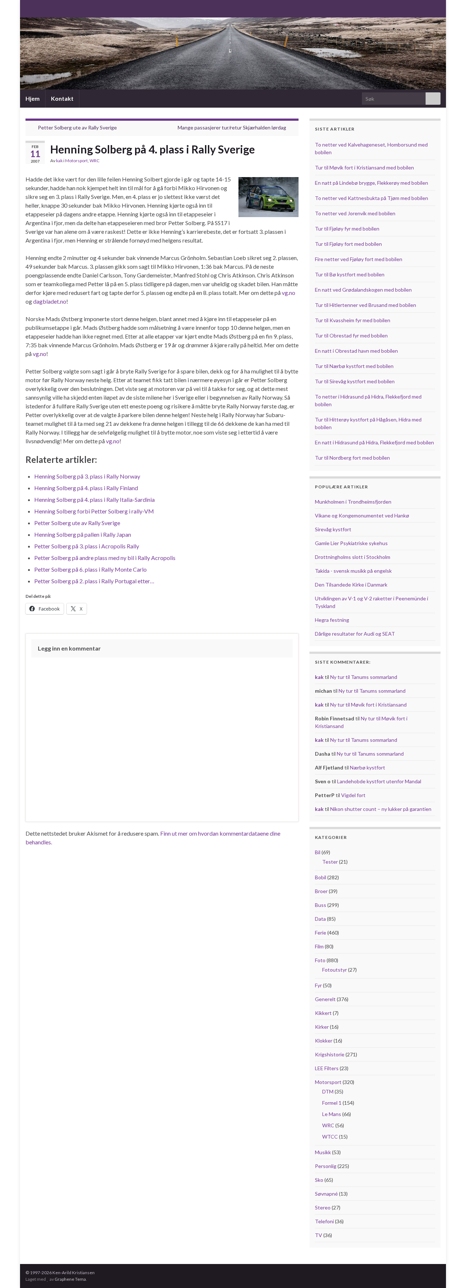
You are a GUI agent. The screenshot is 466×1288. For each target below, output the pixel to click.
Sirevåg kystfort (333, 529)
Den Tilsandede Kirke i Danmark (351, 584)
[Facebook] (40, 8)
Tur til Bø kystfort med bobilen (349, 274)
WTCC (330, 1136)
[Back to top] (450, 1272)
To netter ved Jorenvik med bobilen (355, 213)
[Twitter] (52, 8)
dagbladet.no (49, 301)
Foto (320, 960)
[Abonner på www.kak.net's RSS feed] (28, 8)
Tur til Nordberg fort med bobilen (352, 458)
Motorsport (76, 160)
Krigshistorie (329, 1054)
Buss (320, 905)
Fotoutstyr (334, 970)
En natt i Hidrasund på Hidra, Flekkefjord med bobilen (374, 442)
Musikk (323, 1152)
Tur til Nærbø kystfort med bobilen (354, 366)
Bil (317, 852)
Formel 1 (331, 1103)
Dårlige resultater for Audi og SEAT (355, 634)
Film (319, 946)
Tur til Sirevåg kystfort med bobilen (355, 381)
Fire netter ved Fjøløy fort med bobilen (358, 259)
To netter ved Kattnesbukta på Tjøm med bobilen (371, 198)
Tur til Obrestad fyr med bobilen (351, 335)
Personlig (325, 1166)
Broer (321, 891)
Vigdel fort (353, 795)
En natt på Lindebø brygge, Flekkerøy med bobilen (371, 183)
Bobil (320, 877)
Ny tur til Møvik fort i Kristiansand (368, 704)
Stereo (323, 1207)
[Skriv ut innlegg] (293, 161)
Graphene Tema (70, 1279)
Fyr (318, 985)
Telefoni (324, 1221)
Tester (330, 862)
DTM (327, 1091)
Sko (319, 1180)
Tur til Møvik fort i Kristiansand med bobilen (364, 167)
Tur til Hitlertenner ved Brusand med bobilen (365, 305)
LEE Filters (327, 1068)
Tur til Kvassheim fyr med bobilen (352, 320)
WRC (94, 160)
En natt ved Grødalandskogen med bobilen (363, 290)
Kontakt (62, 98)
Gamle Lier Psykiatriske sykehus (351, 543)
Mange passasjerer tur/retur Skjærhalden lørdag (232, 127)
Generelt (325, 999)
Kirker (322, 1027)
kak (59, 160)
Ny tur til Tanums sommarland (363, 677)
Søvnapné (326, 1194)
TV (318, 1235)
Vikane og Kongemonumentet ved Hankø (362, 515)
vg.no (288, 292)
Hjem (32, 98)
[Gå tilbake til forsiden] (233, 53)
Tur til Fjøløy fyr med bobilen (347, 228)
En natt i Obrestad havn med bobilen (356, 351)
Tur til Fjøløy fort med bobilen (348, 244)
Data (320, 919)
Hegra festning (332, 620)
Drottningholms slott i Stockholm (352, 557)
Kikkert (323, 1013)
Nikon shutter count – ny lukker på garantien (380, 809)
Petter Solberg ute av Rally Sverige (77, 127)
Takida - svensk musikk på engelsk (353, 571)
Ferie (320, 932)
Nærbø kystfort (367, 767)
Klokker (323, 1040)
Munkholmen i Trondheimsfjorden (353, 502)
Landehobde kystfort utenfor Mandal (379, 781)
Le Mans (331, 1114)
